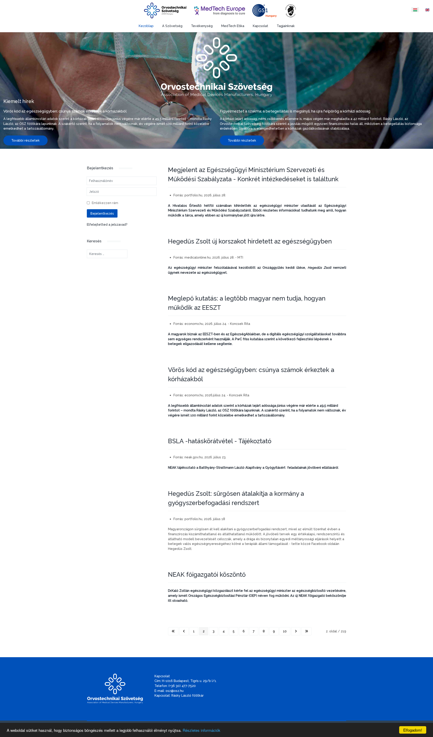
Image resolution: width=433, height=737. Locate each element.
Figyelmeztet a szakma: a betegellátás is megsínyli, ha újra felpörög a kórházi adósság (295, 111)
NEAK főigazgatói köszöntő (207, 574)
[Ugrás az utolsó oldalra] (306, 631)
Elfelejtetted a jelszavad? (107, 224)
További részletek (25, 140)
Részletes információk (201, 730)
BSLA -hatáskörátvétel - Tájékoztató (219, 441)
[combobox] (107, 254)
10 (285, 631)
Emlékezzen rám (105, 203)
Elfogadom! (412, 730)
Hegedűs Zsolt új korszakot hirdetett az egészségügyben (250, 241)
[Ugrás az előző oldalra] (184, 631)
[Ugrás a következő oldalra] (295, 631)
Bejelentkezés (102, 213)
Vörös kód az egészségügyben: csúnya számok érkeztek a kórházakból (65, 111)
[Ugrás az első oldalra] (173, 631)
